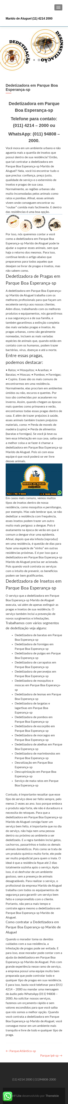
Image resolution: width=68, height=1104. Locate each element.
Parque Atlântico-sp (21, 1051)
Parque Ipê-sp (51, 1055)
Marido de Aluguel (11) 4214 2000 (29, 18)
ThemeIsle (52, 1095)
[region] (34, 49)
